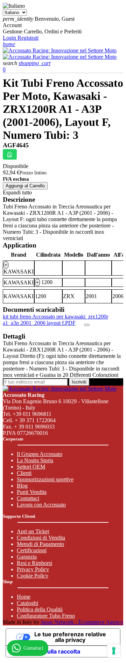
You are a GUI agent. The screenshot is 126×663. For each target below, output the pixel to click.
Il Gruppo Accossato (39, 454)
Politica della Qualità (40, 609)
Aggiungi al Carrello (25, 185)
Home (23, 597)
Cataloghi (27, 603)
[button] (11, 63)
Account (12, 25)
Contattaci (28, 498)
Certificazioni (32, 550)
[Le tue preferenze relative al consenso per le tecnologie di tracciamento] (113, 650)
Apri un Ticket (33, 531)
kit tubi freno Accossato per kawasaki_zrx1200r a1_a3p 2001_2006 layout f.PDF (55, 320)
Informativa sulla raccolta (46, 651)
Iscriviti (79, 382)
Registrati (28, 38)
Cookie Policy (32, 576)
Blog (22, 486)
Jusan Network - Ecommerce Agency (82, 622)
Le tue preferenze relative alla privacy (70, 637)
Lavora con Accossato (41, 505)
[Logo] (60, 50)
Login (10, 38)
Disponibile (15, 166)
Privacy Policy (33, 569)
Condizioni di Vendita (41, 538)
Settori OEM (31, 467)
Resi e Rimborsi (34, 563)
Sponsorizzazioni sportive (45, 479)
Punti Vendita (32, 492)
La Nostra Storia (35, 460)
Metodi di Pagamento (40, 544)
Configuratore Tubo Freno (46, 616)
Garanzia (27, 557)
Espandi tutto (17, 192)
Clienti (24, 473)
